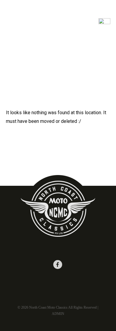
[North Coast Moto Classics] (28, 21)
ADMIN (58, 314)
